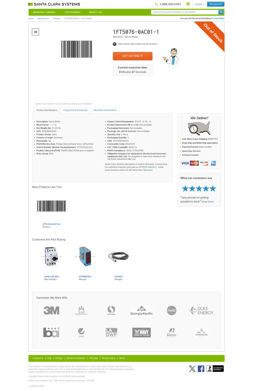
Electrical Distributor (76, 358)
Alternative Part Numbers (105, 110)
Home (30, 18)
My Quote (216, 4)
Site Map (93, 358)
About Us (95, 12)
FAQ (49, 358)
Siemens (147, 170)
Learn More (219, 18)
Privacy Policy (108, 358)
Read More (208, 201)
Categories (72, 12)
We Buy (58, 358)
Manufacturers (43, 12)
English (199, 4)
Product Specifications (46, 110)
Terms (122, 358)
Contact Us (38, 358)
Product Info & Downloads (75, 110)
